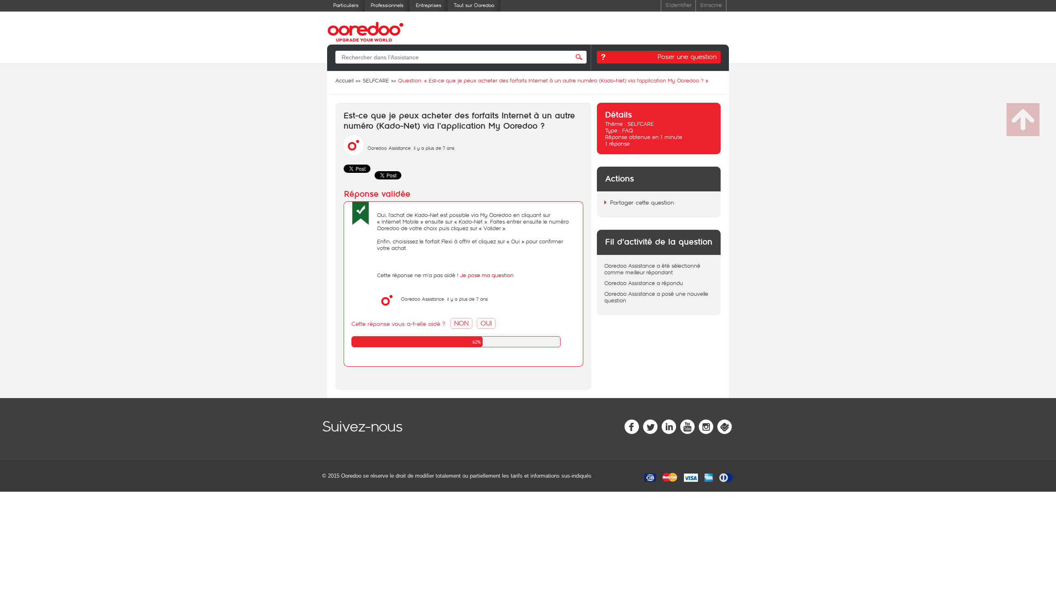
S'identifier (678, 5)
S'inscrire (711, 5)
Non (461, 323)
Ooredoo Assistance (389, 148)
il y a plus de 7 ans (467, 299)
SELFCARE (640, 123)
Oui (486, 323)
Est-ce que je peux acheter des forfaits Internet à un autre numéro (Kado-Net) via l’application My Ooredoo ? (459, 121)
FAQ (627, 130)
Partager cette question (642, 202)
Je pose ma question (487, 275)
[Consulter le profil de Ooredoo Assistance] (353, 153)
